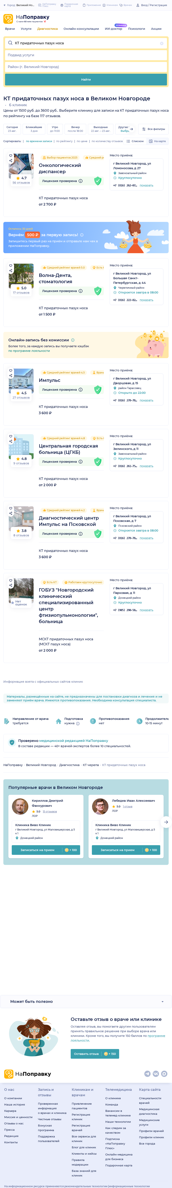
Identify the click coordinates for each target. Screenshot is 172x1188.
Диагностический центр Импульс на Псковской (69, 521)
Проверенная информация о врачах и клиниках (52, 1108)
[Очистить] (161, 43)
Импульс (49, 380)
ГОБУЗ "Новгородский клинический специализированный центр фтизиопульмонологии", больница (68, 605)
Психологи (136, 29)
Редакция (11, 1136)
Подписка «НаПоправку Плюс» (115, 1143)
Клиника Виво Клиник (33, 825)
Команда (111, 1104)
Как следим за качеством (115, 1130)
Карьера (10, 1110)
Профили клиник (151, 1137)
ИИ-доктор (113, 29)
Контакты (11, 1142)
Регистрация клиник (81, 1117)
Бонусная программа (46, 1128)
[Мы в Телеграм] (147, 1074)
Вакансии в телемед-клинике (118, 1113)
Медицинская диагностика (149, 1111)
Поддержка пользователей (48, 1139)
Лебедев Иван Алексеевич (133, 801)
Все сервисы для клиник (84, 1139)
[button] (86, 43)
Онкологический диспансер (60, 168)
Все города (147, 1143)
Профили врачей (151, 1131)
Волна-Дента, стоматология (55, 278)
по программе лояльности (29, 351)
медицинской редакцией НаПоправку (73, 741)
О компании (13, 1098)
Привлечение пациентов (82, 1106)
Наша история (14, 1104)
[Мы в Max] (164, 1074)
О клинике (113, 1098)
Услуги (26, 29)
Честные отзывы (49, 1119)
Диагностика (47, 29)
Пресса (9, 1129)
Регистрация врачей (81, 1128)
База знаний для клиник (84, 1173)
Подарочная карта (118, 1165)
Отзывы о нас (13, 1123)
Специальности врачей (150, 1100)
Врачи (10, 29)
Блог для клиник (84, 1147)
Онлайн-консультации (81, 29)
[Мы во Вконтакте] (156, 1074)
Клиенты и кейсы (84, 1153)
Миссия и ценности (18, 1117)
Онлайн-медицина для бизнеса (119, 1157)
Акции (156, 29)
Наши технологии (118, 1121)
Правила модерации (80, 1162)
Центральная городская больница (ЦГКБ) (68, 449)
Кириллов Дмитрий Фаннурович (47, 803)
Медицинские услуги (149, 1122)
